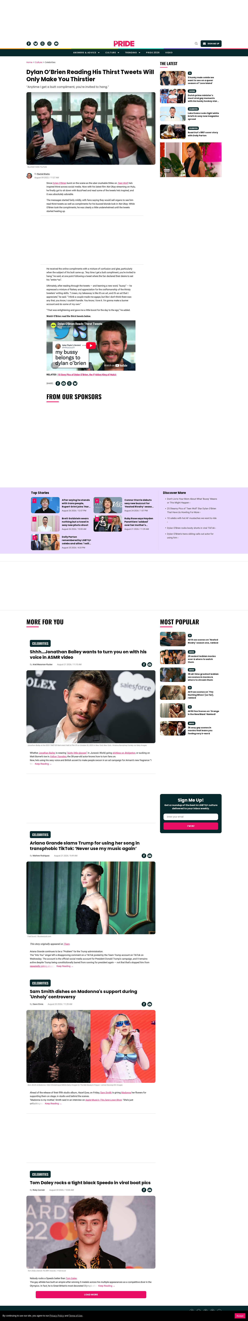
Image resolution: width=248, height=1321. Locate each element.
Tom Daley (71, 1278)
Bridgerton (130, 753)
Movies (191, 652)
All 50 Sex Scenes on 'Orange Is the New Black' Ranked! (203, 713)
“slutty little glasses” (77, 753)
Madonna (126, 1092)
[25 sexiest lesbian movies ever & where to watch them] (173, 656)
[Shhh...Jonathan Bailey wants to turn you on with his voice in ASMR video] (90, 706)
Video (169, 52)
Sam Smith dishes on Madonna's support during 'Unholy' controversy (83, 994)
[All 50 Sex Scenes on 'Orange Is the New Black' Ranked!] (173, 710)
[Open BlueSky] (35, 43)
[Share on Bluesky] (75, 383)
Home (29, 62)
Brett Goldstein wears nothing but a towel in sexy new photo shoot (75, 522)
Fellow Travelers (58, 756)
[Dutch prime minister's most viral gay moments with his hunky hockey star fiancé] (173, 95)
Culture (110, 52)
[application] (191, 159)
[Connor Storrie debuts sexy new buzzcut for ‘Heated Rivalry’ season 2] (108, 505)
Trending (131, 52)
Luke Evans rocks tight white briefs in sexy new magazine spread (203, 116)
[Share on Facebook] (58, 383)
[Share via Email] (63, 383)
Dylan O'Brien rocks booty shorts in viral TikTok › (191, 528)
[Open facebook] (28, 43)
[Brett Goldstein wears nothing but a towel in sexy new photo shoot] (45, 523)
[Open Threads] (42, 43)
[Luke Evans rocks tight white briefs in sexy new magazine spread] (173, 113)
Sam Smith (106, 1092)
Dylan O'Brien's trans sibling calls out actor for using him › (190, 535)
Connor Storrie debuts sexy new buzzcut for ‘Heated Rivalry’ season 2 (138, 505)
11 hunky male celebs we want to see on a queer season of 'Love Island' (201, 80)
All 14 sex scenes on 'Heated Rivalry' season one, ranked (203, 641)
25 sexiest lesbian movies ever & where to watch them (202, 659)
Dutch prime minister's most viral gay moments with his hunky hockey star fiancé (202, 100)
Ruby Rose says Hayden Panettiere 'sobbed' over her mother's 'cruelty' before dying (138, 523)
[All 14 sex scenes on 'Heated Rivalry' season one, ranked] (173, 639)
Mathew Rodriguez (41, 855)
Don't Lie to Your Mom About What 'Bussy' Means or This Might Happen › (192, 500)
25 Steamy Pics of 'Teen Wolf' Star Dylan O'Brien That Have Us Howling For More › (191, 510)
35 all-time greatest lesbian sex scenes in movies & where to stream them (203, 677)
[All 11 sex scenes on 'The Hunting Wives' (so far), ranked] (173, 692)
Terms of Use (75, 1316)
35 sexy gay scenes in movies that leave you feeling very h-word (200, 730)
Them (66, 944)
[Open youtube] (56, 43)
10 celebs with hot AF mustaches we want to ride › (191, 520)
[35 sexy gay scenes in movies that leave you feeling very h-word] (173, 728)
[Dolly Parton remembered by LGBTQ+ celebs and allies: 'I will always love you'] (45, 542)
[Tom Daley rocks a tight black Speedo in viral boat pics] (90, 1232)
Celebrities (50, 62)
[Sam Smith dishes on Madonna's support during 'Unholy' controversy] (90, 1046)
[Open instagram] (49, 43)
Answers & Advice (84, 52)
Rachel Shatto (43, 174)
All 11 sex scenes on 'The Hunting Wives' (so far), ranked (201, 694)
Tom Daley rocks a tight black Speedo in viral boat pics (90, 1183)
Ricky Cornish (39, 1190)
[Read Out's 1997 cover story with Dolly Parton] (173, 131)
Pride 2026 (153, 52)
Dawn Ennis (38, 1004)
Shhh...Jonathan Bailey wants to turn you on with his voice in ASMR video (88, 654)
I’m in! (191, 826)
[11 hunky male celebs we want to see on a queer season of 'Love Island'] (173, 78)
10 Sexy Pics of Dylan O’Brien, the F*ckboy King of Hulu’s (87, 374)
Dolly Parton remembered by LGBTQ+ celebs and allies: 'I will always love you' (76, 542)
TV (190, 73)
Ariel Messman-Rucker (43, 664)
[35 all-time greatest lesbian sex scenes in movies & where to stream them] (173, 674)
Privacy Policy (57, 1316)
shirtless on (119, 753)
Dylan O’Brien (59, 183)
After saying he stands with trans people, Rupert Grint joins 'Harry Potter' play (76, 505)
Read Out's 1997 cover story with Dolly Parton (203, 134)
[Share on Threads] (69, 383)
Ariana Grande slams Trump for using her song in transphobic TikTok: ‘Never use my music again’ (85, 846)
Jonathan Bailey (47, 753)
